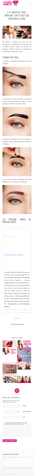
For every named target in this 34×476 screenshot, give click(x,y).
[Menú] (30, 3)
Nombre (25, 405)
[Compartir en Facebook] (5, 329)
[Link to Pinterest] (30, 472)
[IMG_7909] (17, 32)
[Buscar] (27, 3)
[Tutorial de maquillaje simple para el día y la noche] (24, 343)
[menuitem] (27, 3)
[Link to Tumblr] (27, 472)
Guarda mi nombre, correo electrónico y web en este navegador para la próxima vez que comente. (16, 423)
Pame (18, 318)
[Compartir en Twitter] (10, 329)
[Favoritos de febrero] (10, 351)
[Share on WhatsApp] (14, 329)
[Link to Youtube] (25, 472)
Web (24, 417)
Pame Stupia (23, 309)
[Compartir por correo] (29, 329)
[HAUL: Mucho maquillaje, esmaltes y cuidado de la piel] (24, 366)
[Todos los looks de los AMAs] (24, 379)
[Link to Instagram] (20, 472)
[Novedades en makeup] (10, 379)
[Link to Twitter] (18, 472)
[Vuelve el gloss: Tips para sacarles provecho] (10, 343)
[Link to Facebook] (23, 472)
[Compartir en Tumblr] (24, 329)
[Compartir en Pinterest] (19, 329)
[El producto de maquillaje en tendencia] (24, 354)
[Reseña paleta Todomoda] (10, 369)
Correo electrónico (27, 412)
